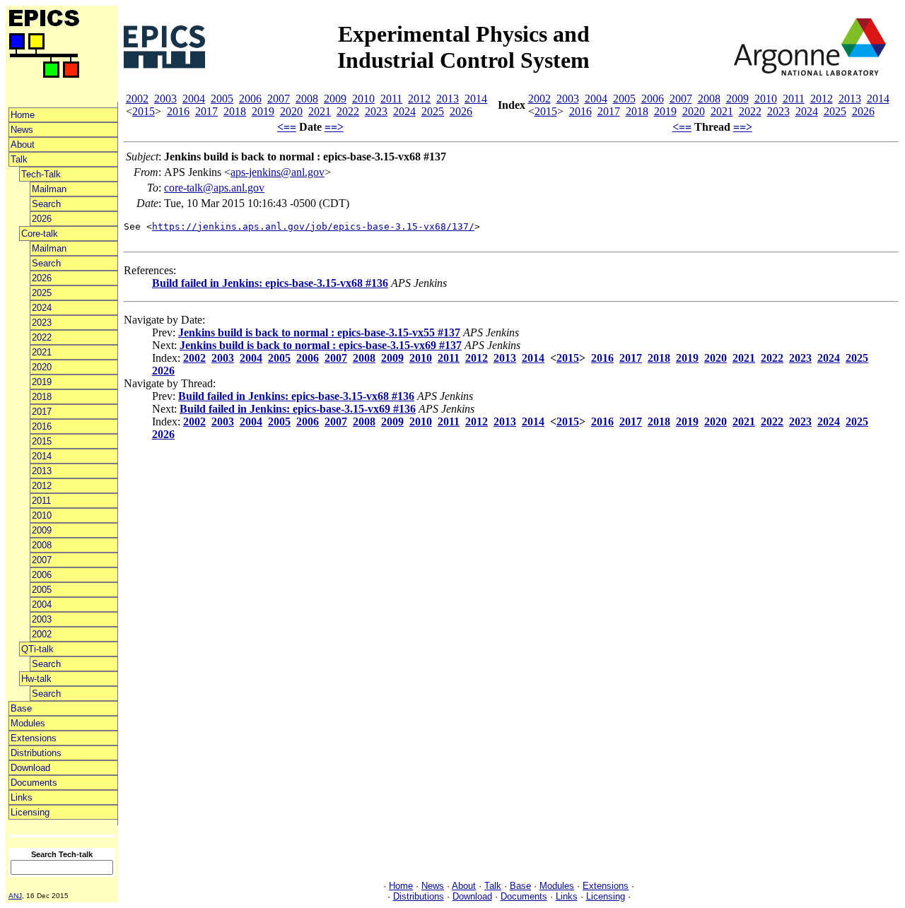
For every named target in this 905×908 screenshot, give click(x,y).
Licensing (30, 812)
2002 (42, 634)
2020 (42, 367)
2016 (42, 426)
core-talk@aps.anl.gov (214, 188)
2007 (42, 560)
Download (30, 767)
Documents (34, 782)
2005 (42, 589)
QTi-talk (37, 649)
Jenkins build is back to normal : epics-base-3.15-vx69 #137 (321, 345)
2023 (42, 322)
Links (22, 797)
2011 (41, 500)
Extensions (34, 738)
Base (21, 708)
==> (334, 127)
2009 (42, 530)
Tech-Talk (41, 174)
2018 (42, 396)
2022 (42, 337)
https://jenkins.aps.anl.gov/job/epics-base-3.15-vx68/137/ (313, 226)
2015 (42, 441)
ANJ (15, 896)
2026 (42, 218)
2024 (42, 307)
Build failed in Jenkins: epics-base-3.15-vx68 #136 (270, 283)
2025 (42, 293)
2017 (42, 411)
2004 (42, 604)
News (22, 129)
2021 (42, 352)
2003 (42, 619)
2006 (42, 575)
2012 (42, 485)
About (23, 144)
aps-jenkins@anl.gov (277, 172)
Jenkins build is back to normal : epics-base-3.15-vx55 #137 (319, 332)
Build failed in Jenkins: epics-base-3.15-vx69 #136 (298, 409)
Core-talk (39, 233)
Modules (28, 723)
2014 (42, 456)
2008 (42, 545)
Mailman (49, 189)
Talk (19, 159)
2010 (42, 515)
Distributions (36, 753)
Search (46, 204)
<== (286, 127)
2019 (42, 382)
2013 (42, 471)
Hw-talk (36, 678)
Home (23, 115)
